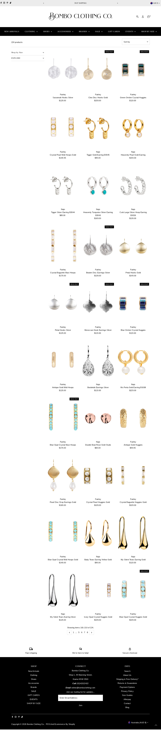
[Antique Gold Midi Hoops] (62, 361)
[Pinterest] (7, 3)
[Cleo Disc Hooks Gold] (98, 71)
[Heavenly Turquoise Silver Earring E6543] (98, 185)
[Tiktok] (10, 3)
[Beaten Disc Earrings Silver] (98, 246)
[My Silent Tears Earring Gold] (133, 533)
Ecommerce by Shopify (64, 724)
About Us (127, 675)
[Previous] (43, 3)
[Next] (117, 3)
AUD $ (155, 3)
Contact (127, 703)
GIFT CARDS (114, 31)
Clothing (30, 31)
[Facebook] (1, 3)
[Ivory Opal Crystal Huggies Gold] (98, 590)
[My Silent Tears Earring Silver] (62, 590)
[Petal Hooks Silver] (62, 303)
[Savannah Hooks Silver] (62, 71)
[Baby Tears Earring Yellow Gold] (98, 533)
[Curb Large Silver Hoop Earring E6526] (133, 185)
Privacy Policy (127, 691)
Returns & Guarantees (127, 683)
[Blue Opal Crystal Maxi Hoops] (62, 418)
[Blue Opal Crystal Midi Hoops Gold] (62, 533)
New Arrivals (11, 31)
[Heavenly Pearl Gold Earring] (133, 128)
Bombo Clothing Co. (35, 724)
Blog (127, 707)
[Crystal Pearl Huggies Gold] (98, 475)
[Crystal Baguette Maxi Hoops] (62, 246)
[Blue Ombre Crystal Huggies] (133, 303)
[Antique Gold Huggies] (133, 418)
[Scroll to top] (155, 725)
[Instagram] (4, 3)
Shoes (46, 31)
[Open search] (137, 17)
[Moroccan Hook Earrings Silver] (98, 303)
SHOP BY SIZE (148, 31)
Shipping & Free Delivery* (127, 679)
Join (80, 705)
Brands (83, 31)
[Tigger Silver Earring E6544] (62, 185)
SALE (98, 31)
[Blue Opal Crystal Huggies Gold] (133, 590)
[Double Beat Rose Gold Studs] (98, 418)
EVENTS (130, 31)
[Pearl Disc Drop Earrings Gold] (62, 475)
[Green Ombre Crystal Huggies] (133, 71)
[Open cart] (148, 17)
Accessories (64, 31)
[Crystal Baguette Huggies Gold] (133, 475)
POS (48, 724)
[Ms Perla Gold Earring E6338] (133, 361)
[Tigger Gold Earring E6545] (98, 128)
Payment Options (127, 687)
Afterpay (127, 699)
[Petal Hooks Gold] (133, 246)
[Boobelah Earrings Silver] (98, 361)
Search (127, 671)
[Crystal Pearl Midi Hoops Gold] (62, 128)
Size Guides (127, 695)
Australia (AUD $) (138, 722)
